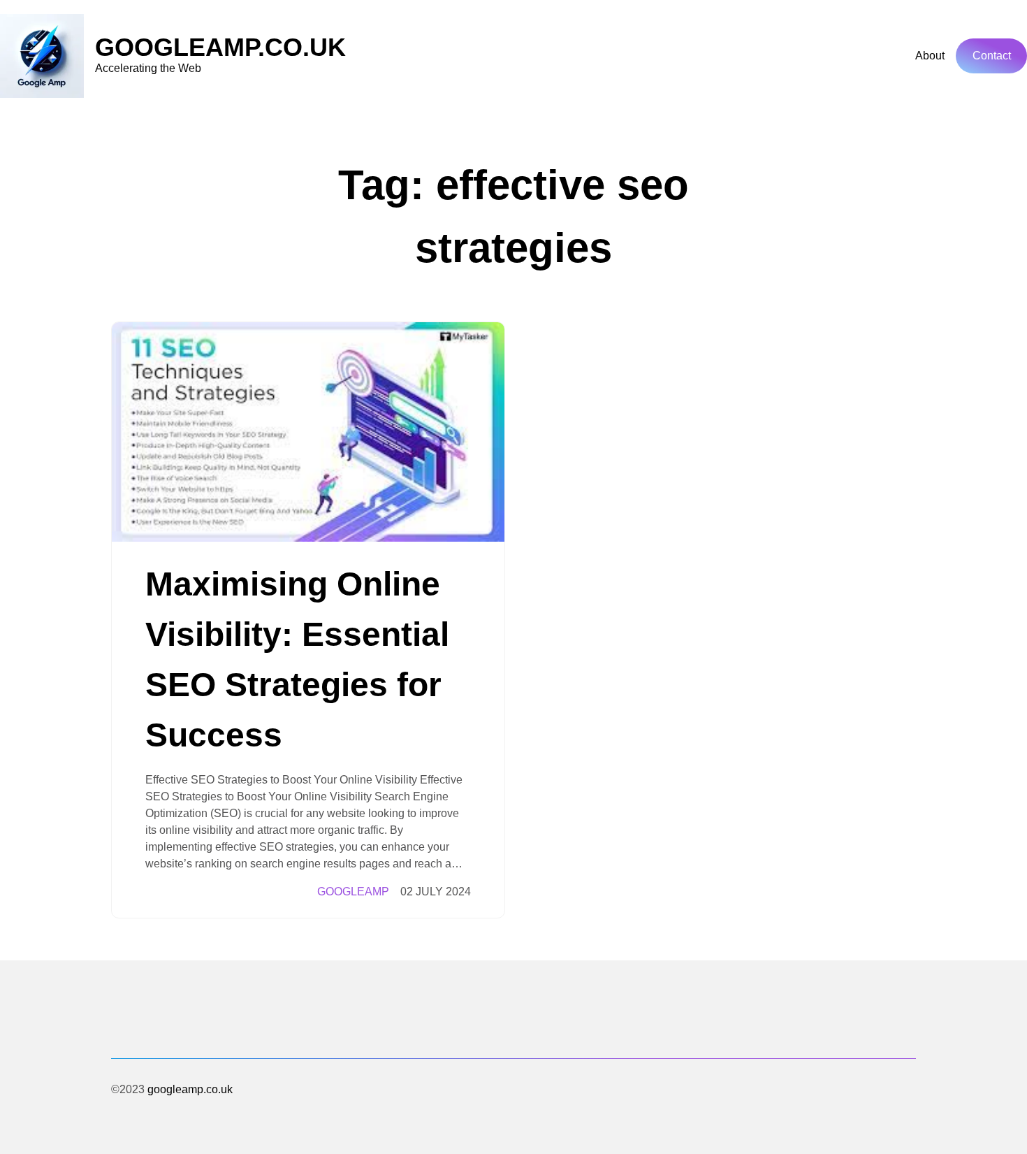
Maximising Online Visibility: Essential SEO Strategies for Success (297, 659)
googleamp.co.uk (220, 47)
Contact (992, 56)
